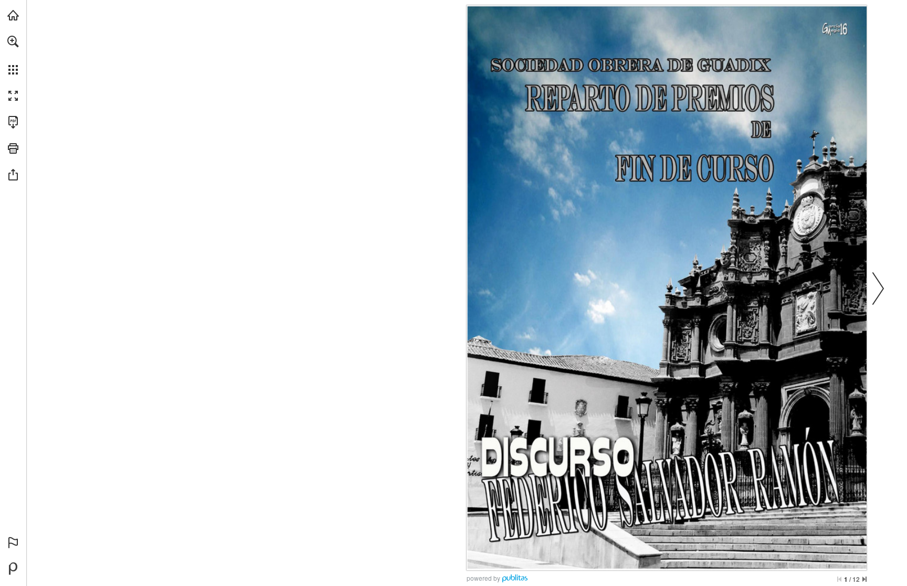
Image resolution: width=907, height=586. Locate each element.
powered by (483, 577)
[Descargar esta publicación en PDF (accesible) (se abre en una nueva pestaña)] (13, 122)
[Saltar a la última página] (864, 579)
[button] (13, 41)
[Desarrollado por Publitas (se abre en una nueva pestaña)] (13, 569)
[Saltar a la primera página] (839, 579)
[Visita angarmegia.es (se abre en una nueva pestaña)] (13, 15)
